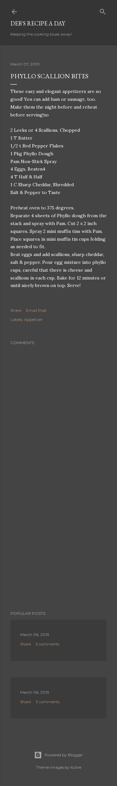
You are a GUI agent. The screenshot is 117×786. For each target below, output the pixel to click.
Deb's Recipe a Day (37, 23)
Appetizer (33, 319)
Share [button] (15, 310)
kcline (76, 767)
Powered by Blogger (64, 754)
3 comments (47, 701)
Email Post (36, 310)
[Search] (103, 10)
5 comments (47, 644)
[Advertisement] (58, 554)
